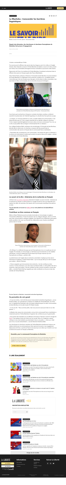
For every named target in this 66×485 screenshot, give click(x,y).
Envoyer (26, 411)
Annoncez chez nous (21, 464)
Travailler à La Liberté (36, 463)
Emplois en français (37, 465)
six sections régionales (22, 200)
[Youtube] (53, 464)
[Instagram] (50, 464)
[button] (2, 8)
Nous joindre (19, 462)
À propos (18, 466)
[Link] (56, 16)
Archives (35, 467)
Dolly (10, 318)
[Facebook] (47, 464)
